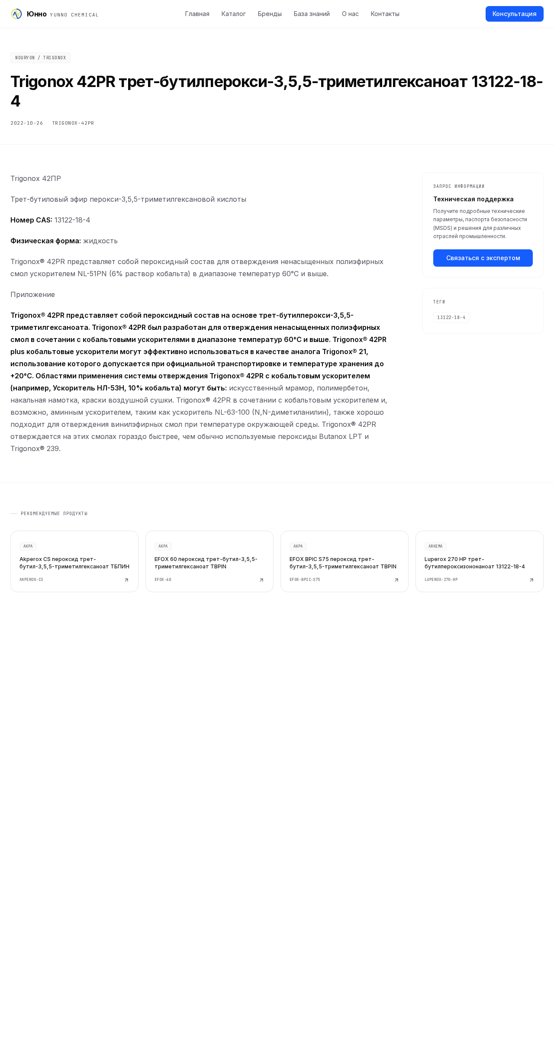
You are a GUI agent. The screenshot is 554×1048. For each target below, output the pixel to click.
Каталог (234, 13)
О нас (350, 13)
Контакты (385, 13)
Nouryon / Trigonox (40, 58)
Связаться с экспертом (483, 257)
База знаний (312, 13)
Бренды (270, 13)
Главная (197, 13)
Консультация (515, 13)
